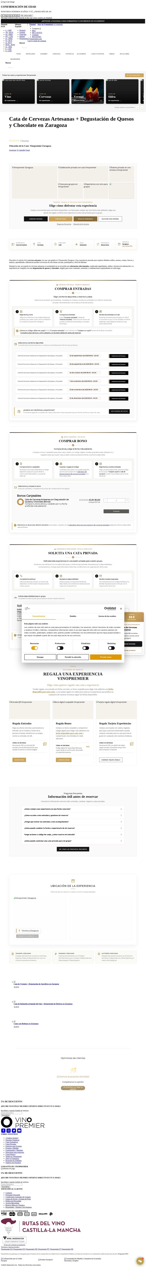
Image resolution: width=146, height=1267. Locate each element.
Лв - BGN (9, 32)
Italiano (22, 37)
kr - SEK (8, 47)
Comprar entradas (129, 644)
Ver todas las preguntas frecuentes (73, 849)
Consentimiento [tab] (38, 616)
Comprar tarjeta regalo (110, 760)
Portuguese (23, 39)
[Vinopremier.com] (34, 39)
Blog (34, 31)
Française (23, 34)
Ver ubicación (127, 246)
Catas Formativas (11, 1142)
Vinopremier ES (7, 1249)
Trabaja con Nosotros (13, 1163)
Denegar (40, 657)
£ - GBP (8, 30)
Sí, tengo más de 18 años (10, 16)
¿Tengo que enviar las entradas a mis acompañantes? (46, 822)
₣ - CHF (8, 49)
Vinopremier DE (67, 1249)
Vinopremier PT (44, 1249)
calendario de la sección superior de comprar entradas (88, 525)
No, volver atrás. (26, 16)
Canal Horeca (10, 1154)
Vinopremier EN (19, 1249)
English (22, 32)
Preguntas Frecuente (12, 1195)
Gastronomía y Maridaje (14, 1150)
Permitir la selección (73, 657)
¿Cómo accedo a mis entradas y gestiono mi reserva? (46, 815)
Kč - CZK (9, 37)
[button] (140, 1261)
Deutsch (22, 30)
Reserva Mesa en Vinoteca (15, 1205)
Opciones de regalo (129, 650)
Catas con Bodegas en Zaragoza (26, 1024)
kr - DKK (9, 39)
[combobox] (34, 47)
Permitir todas (105, 657)
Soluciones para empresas (14, 1152)
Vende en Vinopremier (13, 1156)
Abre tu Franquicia (12, 1158)
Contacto (35, 35)
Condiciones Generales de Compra (18, 1197)
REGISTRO (36, 37)
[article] (73, 377)
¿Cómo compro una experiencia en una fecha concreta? (47, 809)
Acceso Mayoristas (12, 1203)
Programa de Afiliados (13, 1161)
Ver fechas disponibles (134, 75)
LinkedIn (21, 150)
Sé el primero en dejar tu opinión (73, 1088)
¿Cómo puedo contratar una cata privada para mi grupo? (47, 841)
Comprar (116, 511)
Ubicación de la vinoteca (81, 224)
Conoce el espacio (27, 936)
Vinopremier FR (31, 1249)
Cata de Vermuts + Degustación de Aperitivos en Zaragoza (36, 984)
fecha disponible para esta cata (69, 733)
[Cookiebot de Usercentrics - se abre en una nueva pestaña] (106, 608)
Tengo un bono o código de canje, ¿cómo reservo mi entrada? (49, 834)
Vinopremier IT (55, 1249)
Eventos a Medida (11, 1148)
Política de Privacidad (13, 1201)
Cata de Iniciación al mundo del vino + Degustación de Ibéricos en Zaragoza (43, 1004)
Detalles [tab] (73, 616)
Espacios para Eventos (13, 1146)
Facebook (12, 150)
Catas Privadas (10, 1144)
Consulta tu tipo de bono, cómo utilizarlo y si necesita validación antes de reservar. (50, 333)
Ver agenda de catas (119, 411)
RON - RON (10, 45)
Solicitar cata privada (110, 219)
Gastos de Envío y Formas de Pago (18, 1199)
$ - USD (8, 51)
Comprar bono (60, 219)
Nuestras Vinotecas (12, 1140)
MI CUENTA (37, 33)
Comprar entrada (35, 219)
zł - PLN (8, 43)
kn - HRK (9, 34)
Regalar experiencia (85, 219)
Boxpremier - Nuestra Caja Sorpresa (18, 1207)
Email (28, 150)
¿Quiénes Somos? (11, 1138)
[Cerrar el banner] (121, 609)
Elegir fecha (19, 760)
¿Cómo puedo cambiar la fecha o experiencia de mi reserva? (49, 828)
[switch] (60, 648)
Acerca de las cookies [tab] (107, 616)
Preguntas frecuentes (64, 224)
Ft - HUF (8, 41)
